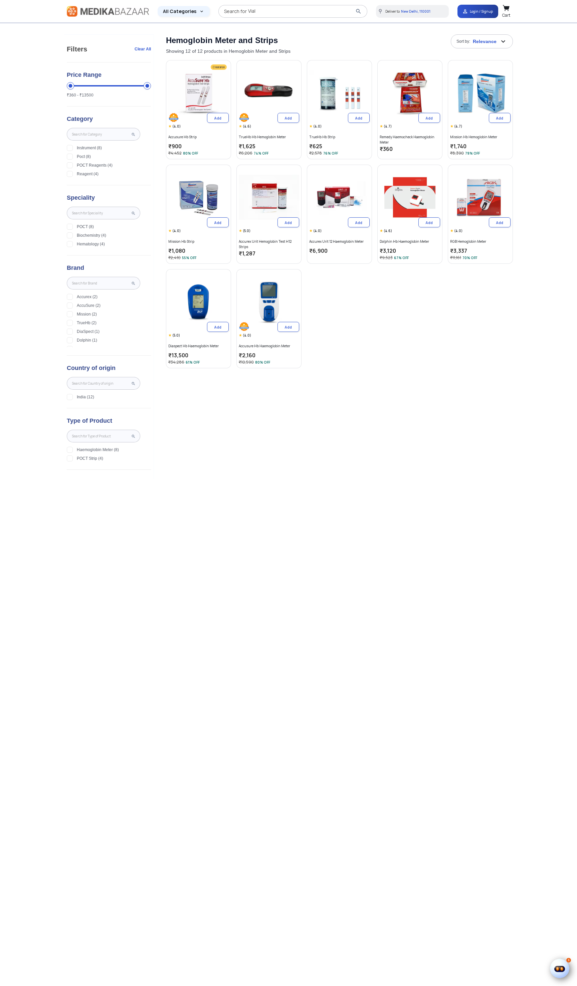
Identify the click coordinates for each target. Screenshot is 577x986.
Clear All (143, 49)
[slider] (70, 85)
